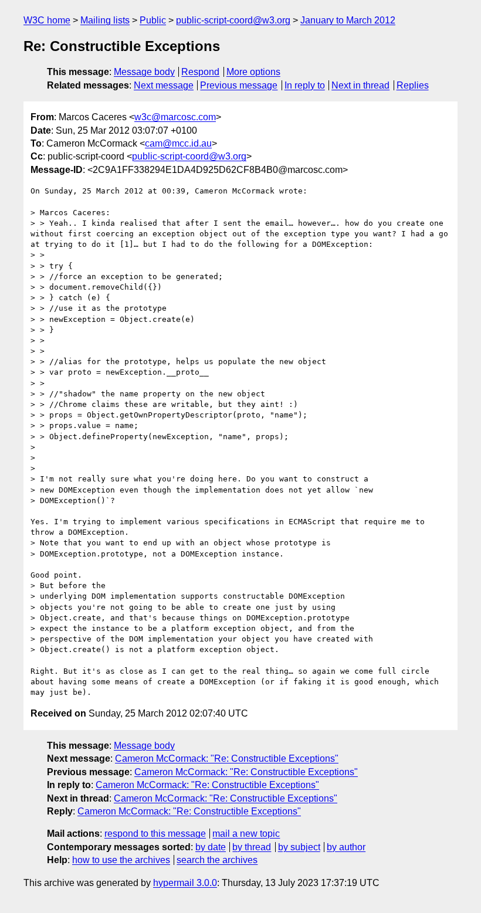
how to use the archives (121, 860)
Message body (144, 72)
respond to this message (155, 834)
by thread (251, 847)
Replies (413, 85)
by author (346, 847)
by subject (299, 847)
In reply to (304, 85)
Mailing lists (105, 20)
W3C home (46, 20)
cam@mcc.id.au (178, 143)
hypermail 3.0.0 (185, 883)
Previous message (238, 85)
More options (253, 72)
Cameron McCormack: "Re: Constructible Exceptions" (226, 758)
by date (210, 847)
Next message (164, 85)
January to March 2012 (347, 20)
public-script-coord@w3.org (233, 20)
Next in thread (360, 85)
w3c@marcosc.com (175, 117)
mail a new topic (246, 834)
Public (153, 20)
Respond (200, 72)
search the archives (217, 860)
